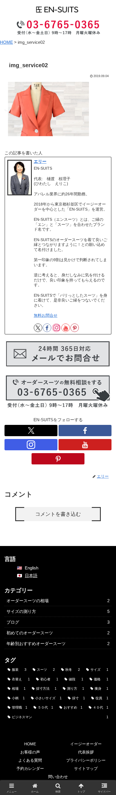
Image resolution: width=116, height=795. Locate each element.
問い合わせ (58, 776)
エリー (40, 161)
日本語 (31, 575)
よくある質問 (30, 760)
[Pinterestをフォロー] (74, 328)
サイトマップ (86, 768)
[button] (104, 705)
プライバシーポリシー (86, 760)
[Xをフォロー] (38, 328)
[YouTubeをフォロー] (65, 328)
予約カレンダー (30, 768)
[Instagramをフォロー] (56, 328)
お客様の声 (30, 752)
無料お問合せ (45, 315)
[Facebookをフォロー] (47, 328)
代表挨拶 (86, 752)
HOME (30, 744)
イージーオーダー (86, 744)
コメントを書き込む (58, 514)
